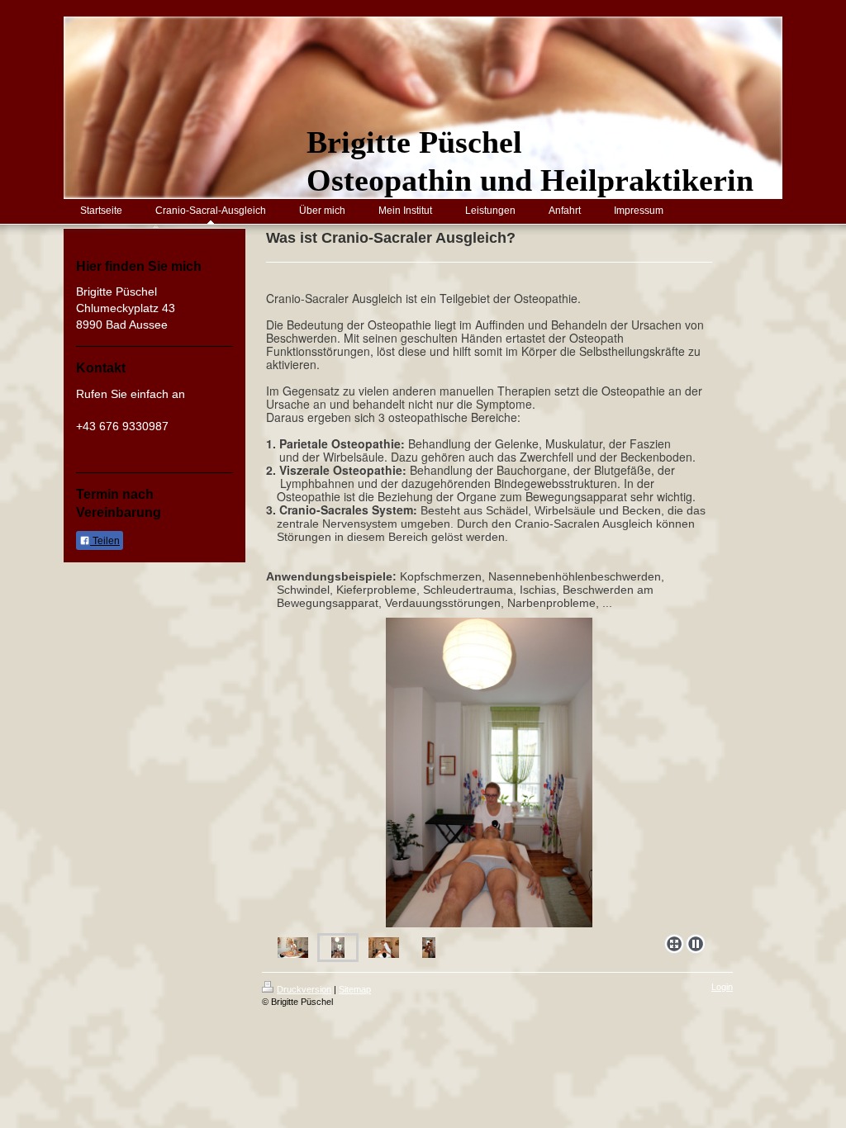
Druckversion (304, 989)
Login (722, 987)
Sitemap (355, 989)
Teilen (105, 541)
